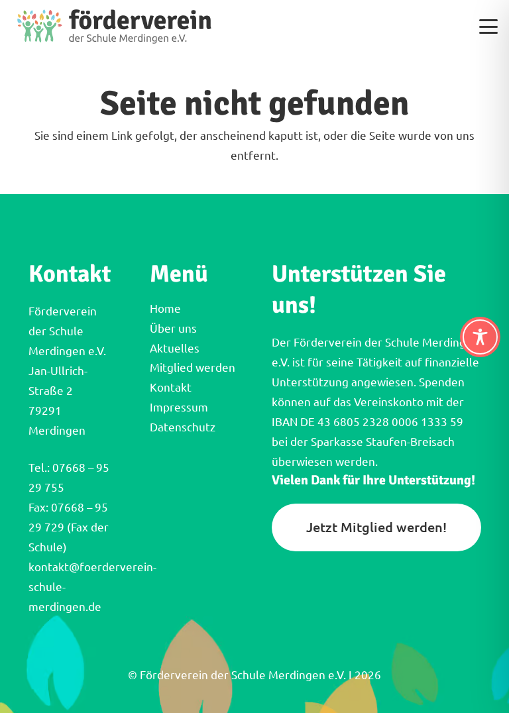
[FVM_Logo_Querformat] (114, 26)
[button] (488, 26)
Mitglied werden (192, 367)
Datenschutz (182, 427)
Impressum (179, 407)
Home (165, 308)
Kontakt (171, 387)
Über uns (173, 328)
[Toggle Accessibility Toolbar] (480, 337)
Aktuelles (174, 348)
